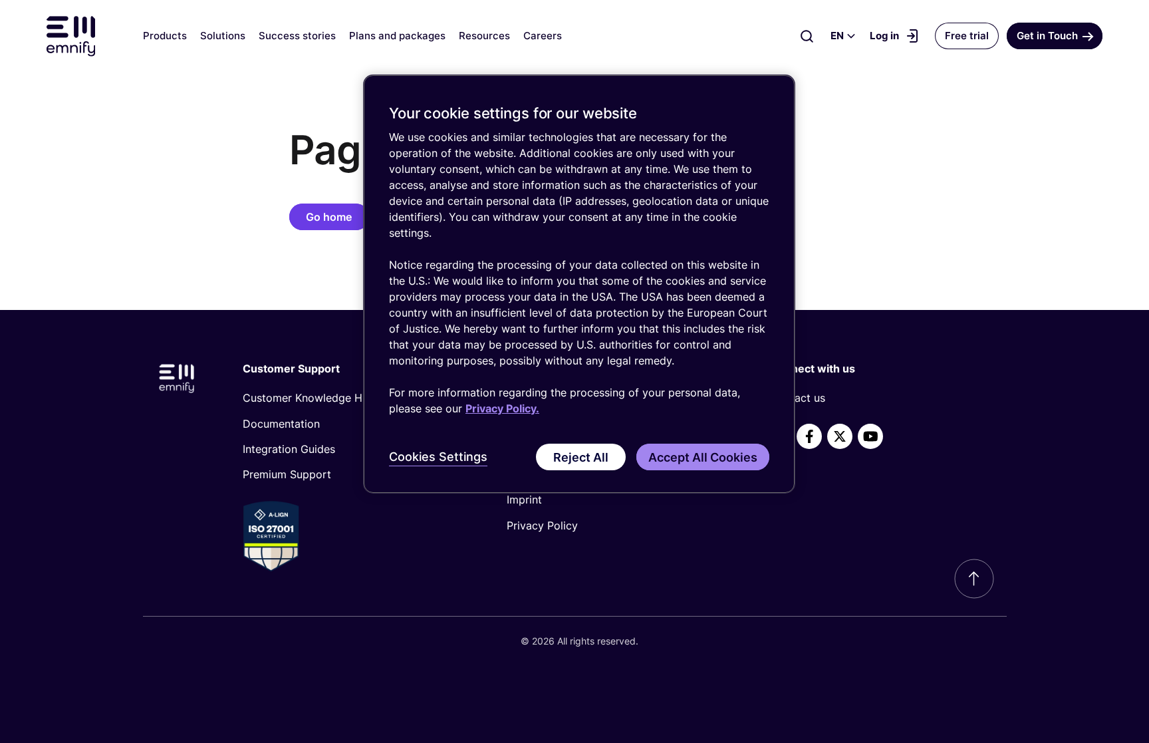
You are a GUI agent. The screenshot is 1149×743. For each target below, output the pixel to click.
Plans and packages (397, 35)
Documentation (281, 423)
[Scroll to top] (974, 579)
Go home (329, 216)
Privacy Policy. (502, 408)
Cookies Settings (438, 457)
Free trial (967, 35)
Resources (484, 35)
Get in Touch (1047, 35)
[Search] (807, 36)
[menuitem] (352, 397)
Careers (542, 35)
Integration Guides (289, 449)
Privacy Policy (542, 525)
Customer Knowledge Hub (309, 397)
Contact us (797, 397)
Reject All (580, 457)
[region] (579, 284)
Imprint (524, 499)
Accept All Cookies (702, 457)
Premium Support (287, 474)
